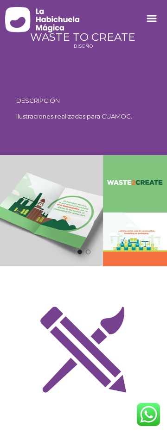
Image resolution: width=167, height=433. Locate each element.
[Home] (42, 19)
